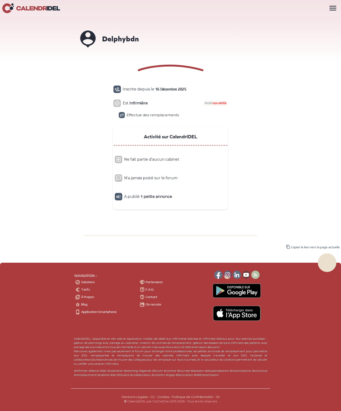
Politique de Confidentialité (192, 397)
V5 (217, 397)
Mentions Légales (135, 397)
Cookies (163, 397)
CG (152, 397)
